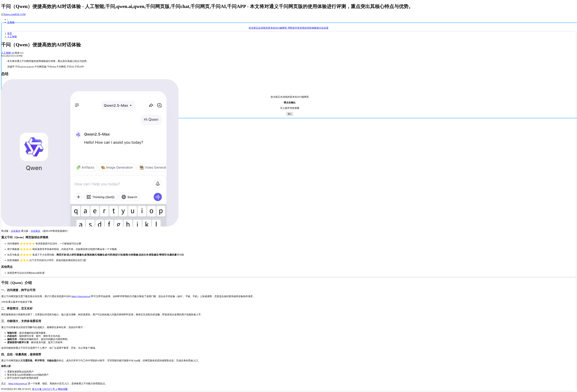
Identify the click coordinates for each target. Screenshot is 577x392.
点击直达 (15, 231)
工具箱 (10, 22)
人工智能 (12, 36)
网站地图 (63, 389)
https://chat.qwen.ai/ (81, 296)
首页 (9, 33)
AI (12, 53)
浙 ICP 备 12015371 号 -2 (44, 389)
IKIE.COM (20, 14)
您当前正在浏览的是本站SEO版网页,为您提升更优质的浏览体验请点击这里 (288, 28)
